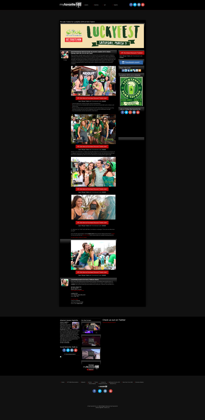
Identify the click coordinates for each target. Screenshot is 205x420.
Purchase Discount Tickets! (132, 53)
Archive (90, 382)
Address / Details (83, 237)
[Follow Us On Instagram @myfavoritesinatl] (72, 351)
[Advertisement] (102, 15)
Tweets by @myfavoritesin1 (109, 322)
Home (63, 382)
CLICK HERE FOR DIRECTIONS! (77, 290)
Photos (96, 5)
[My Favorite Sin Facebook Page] (64, 351)
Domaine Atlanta (139, 382)
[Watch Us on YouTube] (76, 351)
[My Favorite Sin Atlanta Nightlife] (71, 9)
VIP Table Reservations (72, 382)
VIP (105, 5)
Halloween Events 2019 (114, 382)
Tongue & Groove (103, 383)
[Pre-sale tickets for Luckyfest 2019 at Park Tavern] (102, 47)
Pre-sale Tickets (74, 237)
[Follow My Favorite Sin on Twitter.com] (68, 351)
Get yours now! (86, 235)
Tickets (116, 5)
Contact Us (103, 382)
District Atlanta (92, 383)
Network (83, 382)
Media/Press (113, 383)
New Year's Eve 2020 (128, 382)
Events (86, 5)
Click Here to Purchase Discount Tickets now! (93, 98)
